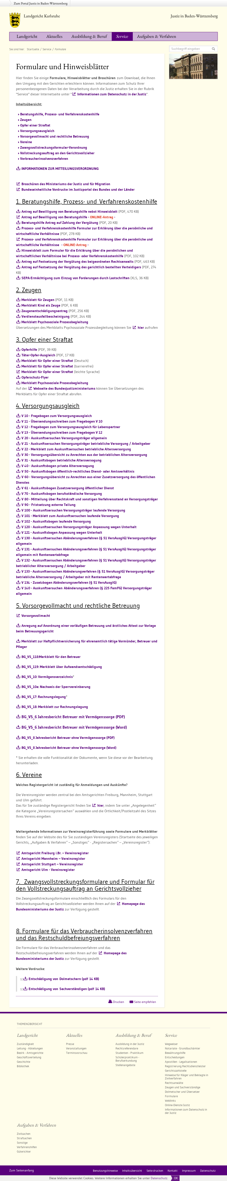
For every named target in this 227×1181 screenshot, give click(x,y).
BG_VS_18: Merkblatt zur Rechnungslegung (55, 706)
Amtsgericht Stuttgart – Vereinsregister (52, 864)
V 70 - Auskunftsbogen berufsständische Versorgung (62, 493)
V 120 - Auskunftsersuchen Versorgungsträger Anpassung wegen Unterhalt (79, 527)
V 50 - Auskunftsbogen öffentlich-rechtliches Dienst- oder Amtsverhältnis (78, 471)
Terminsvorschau (76, 1053)
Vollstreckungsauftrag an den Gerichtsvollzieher (57, 153)
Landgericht (27, 36)
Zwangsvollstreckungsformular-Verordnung (53, 147)
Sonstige (22, 1142)
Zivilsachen (23, 1133)
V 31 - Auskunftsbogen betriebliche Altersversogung (62, 460)
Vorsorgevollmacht (36, 615)
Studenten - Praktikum (129, 1053)
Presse (70, 1044)
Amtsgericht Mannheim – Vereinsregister (53, 858)
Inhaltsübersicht (132, 1170)
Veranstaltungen (76, 1048)
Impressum (189, 1170)
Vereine (26, 142)
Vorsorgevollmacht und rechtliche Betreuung (54, 136)
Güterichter (24, 1151)
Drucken (118, 1002)
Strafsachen (24, 1138)
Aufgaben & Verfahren (156, 36)
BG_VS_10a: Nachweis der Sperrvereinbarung (56, 686)
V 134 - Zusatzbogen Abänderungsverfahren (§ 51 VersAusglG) (69, 582)
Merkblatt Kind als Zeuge (41, 305)
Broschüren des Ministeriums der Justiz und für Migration (66, 184)
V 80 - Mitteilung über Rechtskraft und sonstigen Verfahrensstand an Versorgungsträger (90, 499)
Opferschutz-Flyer (35, 377)
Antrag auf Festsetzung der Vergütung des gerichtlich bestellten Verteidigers (81, 267)
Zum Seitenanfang (21, 1170)
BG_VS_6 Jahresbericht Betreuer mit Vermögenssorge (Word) (74, 727)
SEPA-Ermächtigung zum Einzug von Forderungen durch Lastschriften (75, 278)
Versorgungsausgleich (37, 130)
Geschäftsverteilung (29, 1057)
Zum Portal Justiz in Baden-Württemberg (41, 3)
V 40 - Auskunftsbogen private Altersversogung (58, 465)
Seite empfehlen (145, 1002)
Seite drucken (155, 1170)
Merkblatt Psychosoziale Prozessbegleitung (55, 322)
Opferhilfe (29, 349)
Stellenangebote (125, 1065)
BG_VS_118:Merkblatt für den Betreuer (51, 656)
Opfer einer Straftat (35, 125)
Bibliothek (23, 1066)
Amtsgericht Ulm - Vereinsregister (48, 869)
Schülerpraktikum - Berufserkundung (127, 1058)
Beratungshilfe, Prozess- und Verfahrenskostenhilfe (59, 114)
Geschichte (23, 1061)
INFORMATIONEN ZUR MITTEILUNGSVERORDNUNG (60, 168)
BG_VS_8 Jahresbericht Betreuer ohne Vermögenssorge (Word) (69, 747)
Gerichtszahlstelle (175, 1070)
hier (141, 327)
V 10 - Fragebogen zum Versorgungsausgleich (57, 415)
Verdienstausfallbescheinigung (46, 316)
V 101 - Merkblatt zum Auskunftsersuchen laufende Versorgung (70, 515)
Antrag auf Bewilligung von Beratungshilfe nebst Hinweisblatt (69, 211)
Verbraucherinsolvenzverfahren (44, 158)
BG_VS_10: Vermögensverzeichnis (47, 676)
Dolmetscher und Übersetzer (182, 1091)
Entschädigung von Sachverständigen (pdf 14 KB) (67, 989)
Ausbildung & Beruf (89, 36)
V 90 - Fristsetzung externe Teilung (49, 504)
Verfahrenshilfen (27, 1147)
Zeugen (25, 119)
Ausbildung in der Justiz (129, 1044)
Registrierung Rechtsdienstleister (185, 1066)
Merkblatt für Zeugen (38, 299)
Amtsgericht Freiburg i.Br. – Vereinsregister (55, 853)
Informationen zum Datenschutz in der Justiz (111, 94)
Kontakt (173, 1170)
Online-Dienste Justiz (177, 1105)
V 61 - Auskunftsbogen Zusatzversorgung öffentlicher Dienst (68, 488)
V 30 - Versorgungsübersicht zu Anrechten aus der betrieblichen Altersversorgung (84, 454)
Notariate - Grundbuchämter (182, 1048)
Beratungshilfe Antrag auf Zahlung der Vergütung (60, 222)
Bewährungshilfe (175, 1053)
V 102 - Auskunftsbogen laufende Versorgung (56, 521)
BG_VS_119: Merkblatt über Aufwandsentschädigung (62, 666)
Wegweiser (171, 1044)
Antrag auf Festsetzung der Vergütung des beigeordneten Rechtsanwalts (77, 261)
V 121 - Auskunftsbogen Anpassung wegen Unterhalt (62, 532)
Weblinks (170, 1100)
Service (122, 36)
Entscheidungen (174, 1057)
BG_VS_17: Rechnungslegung (44, 696)
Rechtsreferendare (126, 1048)
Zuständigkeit (25, 1044)
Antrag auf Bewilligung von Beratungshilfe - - (68, 217)
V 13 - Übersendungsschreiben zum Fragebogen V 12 (62, 432)
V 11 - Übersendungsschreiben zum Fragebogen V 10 (62, 421)
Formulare (171, 1096)
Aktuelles (54, 36)
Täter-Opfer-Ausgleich (38, 355)
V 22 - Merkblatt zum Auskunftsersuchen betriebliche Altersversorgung (76, 449)
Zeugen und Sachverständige (182, 1087)
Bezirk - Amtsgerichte (30, 1053)
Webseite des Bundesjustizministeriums (64, 388)
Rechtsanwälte (174, 1083)
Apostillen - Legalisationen (181, 1061)
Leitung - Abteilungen (30, 1048)
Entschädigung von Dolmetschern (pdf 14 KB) (64, 978)
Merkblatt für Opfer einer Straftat (47, 360)
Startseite (33, 49)
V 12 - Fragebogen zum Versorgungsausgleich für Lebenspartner (71, 427)
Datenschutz (159, 1178)
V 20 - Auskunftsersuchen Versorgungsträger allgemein (64, 438)
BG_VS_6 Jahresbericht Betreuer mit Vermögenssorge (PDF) (73, 716)
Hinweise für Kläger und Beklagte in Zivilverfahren (186, 1076)
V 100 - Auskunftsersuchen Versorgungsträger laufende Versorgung (73, 510)
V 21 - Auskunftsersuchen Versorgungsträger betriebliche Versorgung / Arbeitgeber (86, 443)
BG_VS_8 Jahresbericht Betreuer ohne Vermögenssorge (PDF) (68, 737)
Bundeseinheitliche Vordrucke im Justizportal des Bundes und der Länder (78, 189)
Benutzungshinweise (105, 1170)
